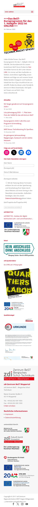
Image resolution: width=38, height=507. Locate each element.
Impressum (9, 414)
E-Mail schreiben (9, 406)
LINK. (5, 72)
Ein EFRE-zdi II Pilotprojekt (13, 265)
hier (29, 67)
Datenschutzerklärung (13, 198)
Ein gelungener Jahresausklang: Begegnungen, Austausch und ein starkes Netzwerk (18, 137)
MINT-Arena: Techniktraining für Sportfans (18, 129)
